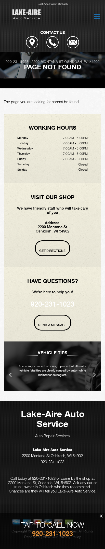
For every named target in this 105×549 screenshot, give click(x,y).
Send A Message (52, 325)
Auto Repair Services (52, 435)
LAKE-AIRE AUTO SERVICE (27, 83)
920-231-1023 (17, 62)
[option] (52, 366)
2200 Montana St (47, 62)
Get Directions (52, 251)
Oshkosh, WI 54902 (82, 62)
